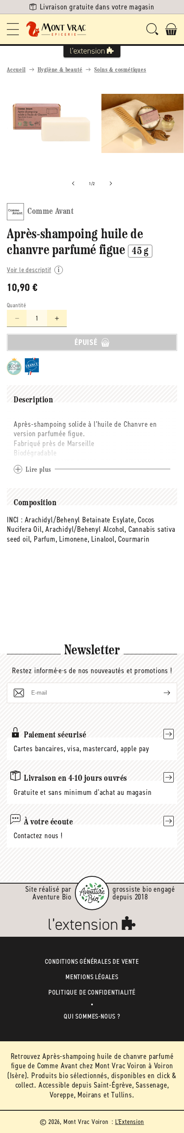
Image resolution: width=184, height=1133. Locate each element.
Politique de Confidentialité (92, 992)
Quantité (16, 305)
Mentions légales (92, 976)
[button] (13, 29)
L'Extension (129, 1121)
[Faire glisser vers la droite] (110, 183)
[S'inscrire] (160, 692)
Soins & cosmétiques (120, 70)
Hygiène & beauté (60, 70)
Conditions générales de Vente (92, 961)
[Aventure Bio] (92, 893)
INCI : (15, 520)
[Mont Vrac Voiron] (56, 29)
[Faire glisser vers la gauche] (73, 183)
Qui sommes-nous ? (92, 1016)
